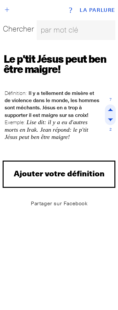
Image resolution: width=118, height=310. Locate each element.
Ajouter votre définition (59, 173)
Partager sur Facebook (59, 203)
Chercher (18, 28)
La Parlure (97, 10)
